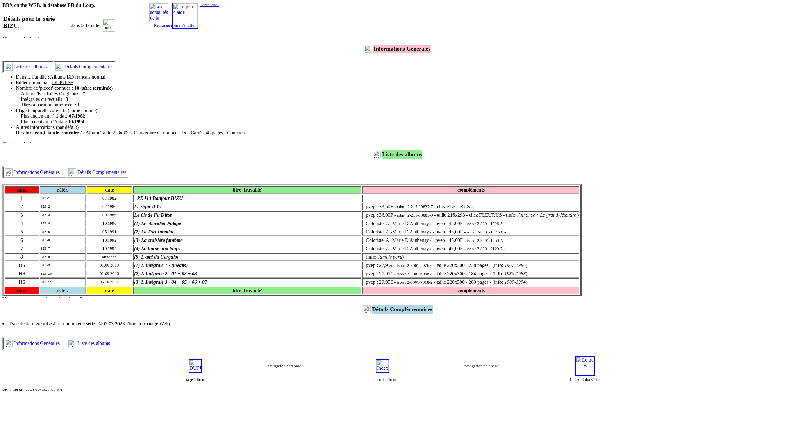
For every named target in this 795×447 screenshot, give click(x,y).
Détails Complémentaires (88, 66)
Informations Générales (39, 172)
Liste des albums (33, 66)
